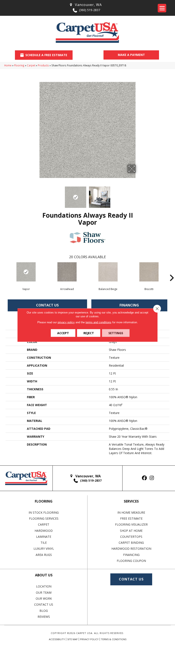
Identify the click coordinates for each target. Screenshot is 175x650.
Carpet (31, 65)
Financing (129, 305)
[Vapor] (26, 272)
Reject (88, 333)
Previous (36, 195)
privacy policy (66, 322)
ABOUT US (43, 575)
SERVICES (131, 501)
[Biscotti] (148, 272)
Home (8, 65)
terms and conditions (98, 322)
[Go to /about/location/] (85, 4)
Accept (63, 333)
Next (139, 195)
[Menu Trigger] (162, 8)
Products (43, 65)
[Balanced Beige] (108, 272)
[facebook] (144, 478)
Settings (115, 333)
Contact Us (47, 305)
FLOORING (43, 501)
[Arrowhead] (67, 272)
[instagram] (152, 478)
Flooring (19, 65)
